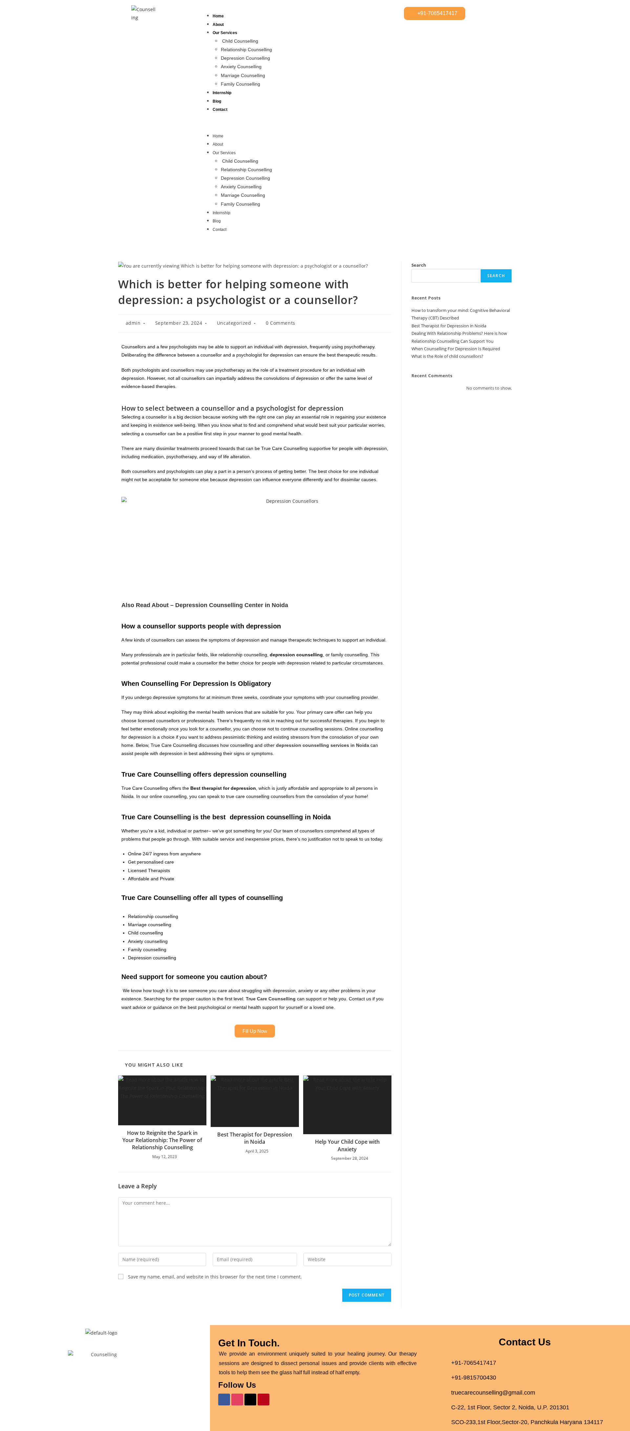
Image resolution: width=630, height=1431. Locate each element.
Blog (217, 101)
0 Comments (280, 323)
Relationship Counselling (246, 49)
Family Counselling (240, 84)
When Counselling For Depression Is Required (455, 349)
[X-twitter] (250, 1399)
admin (133, 323)
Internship (222, 93)
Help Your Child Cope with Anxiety (347, 1145)
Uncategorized (234, 323)
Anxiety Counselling (241, 66)
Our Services (225, 33)
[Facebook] (224, 1399)
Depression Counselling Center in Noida (231, 605)
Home (218, 16)
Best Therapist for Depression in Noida (254, 1138)
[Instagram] (237, 1399)
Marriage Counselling (243, 75)
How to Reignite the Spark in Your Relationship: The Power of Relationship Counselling (162, 1140)
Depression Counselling (245, 58)
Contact (220, 109)
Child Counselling (240, 41)
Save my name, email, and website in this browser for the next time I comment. (215, 1277)
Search (418, 265)
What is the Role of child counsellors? (447, 356)
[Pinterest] (263, 1399)
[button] (300, 122)
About (218, 24)
